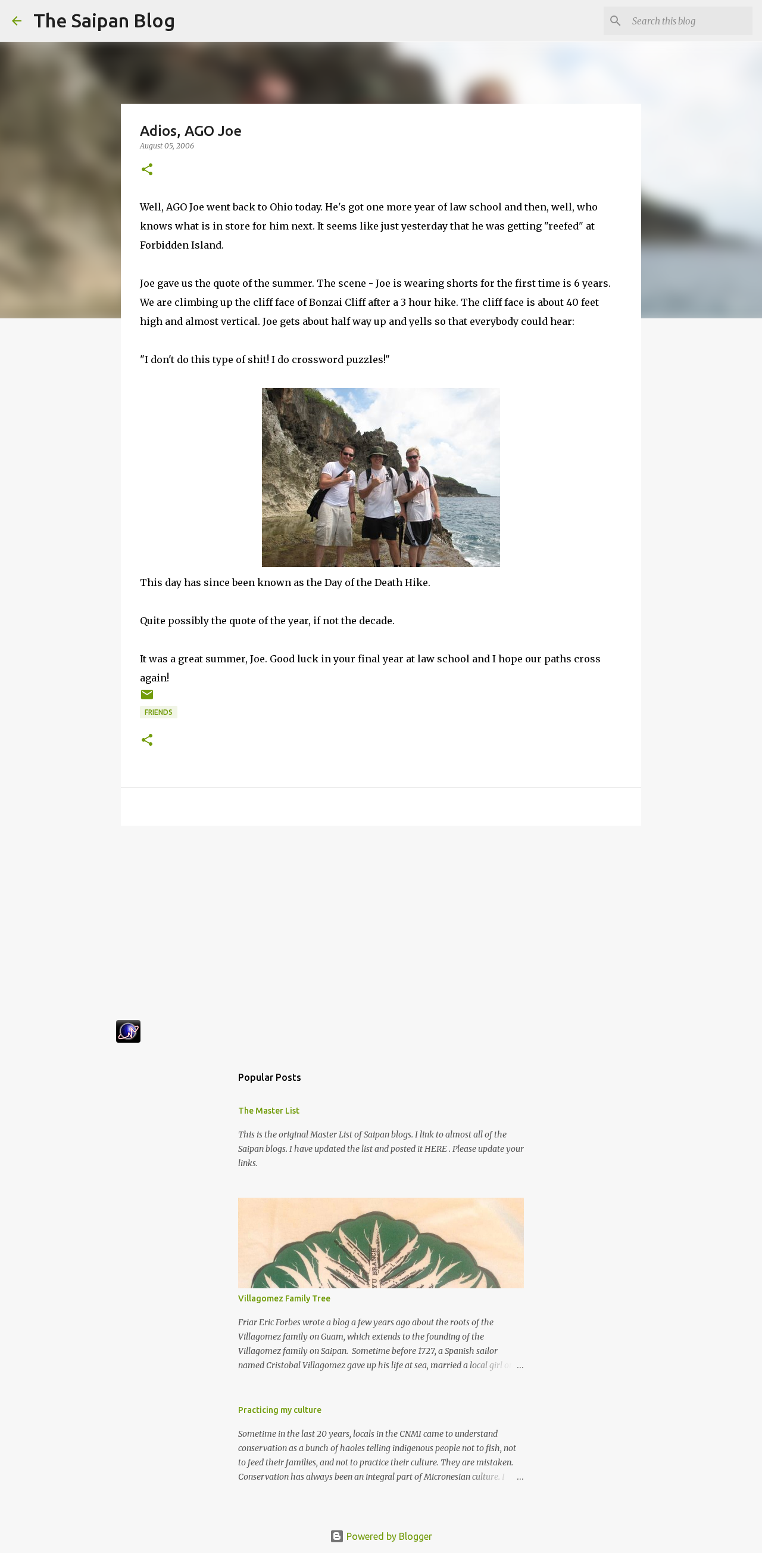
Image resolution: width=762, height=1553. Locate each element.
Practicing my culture (279, 1410)
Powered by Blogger (388, 1536)
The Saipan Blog (104, 20)
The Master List (268, 1110)
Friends (159, 712)
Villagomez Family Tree (284, 1298)
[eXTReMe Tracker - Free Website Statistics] (128, 1039)
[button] (147, 170)
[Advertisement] (381, 927)
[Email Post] (147, 699)
